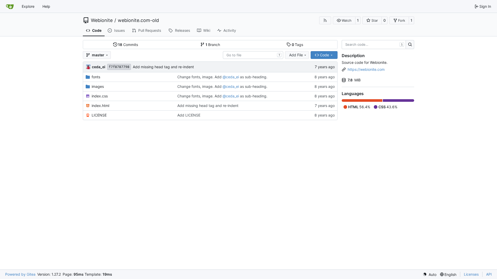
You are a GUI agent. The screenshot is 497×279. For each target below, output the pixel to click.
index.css (100, 96)
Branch (213, 44)
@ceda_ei (231, 77)
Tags (297, 44)
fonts (96, 77)
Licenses (471, 274)
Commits (128, 44)
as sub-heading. (253, 77)
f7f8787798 (119, 67)
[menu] (429, 274)
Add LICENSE (188, 115)
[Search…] (410, 44)
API (489, 274)
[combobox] (253, 55)
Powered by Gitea (20, 274)
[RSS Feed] (325, 20)
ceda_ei (98, 67)
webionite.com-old (138, 20)
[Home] (10, 6)
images (98, 86)
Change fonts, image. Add (200, 77)
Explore (28, 6)
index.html (100, 105)
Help (46, 6)
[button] (344, 20)
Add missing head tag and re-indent (163, 67)
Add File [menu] (296, 55)
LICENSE (99, 115)
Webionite (102, 20)
